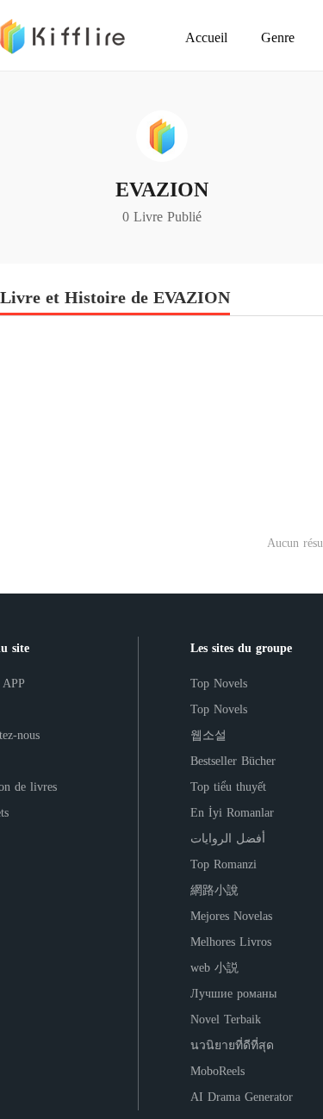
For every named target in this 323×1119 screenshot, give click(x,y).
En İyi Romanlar (232, 812)
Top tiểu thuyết (228, 786)
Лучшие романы (233, 993)
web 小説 (214, 967)
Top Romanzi (223, 864)
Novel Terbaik (225, 1019)
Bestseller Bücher (233, 761)
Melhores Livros (230, 942)
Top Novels (218, 683)
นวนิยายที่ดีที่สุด (232, 1045)
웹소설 (208, 735)
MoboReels (217, 1071)
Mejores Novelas (231, 916)
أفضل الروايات (227, 838)
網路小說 (214, 890)
